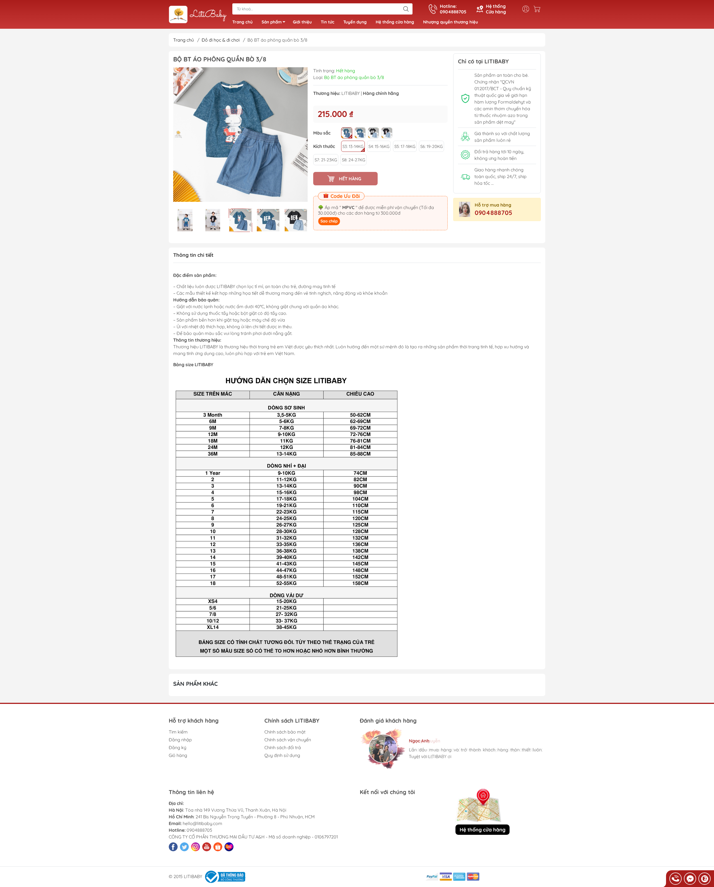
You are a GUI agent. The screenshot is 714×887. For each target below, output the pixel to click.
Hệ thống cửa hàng (395, 22)
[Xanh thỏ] (346, 132)
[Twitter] (184, 846)
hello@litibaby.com (202, 823)
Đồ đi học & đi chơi (221, 40)
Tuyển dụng (355, 22)
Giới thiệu (302, 22)
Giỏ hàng (178, 755)
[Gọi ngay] (675, 878)
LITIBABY (350, 93)
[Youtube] (206, 846)
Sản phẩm (272, 22)
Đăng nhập (180, 739)
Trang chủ (242, 22)
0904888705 (493, 213)
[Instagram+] (195, 846)
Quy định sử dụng (282, 755)
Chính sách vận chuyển (287, 739)
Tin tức (327, 22)
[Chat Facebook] (690, 878)
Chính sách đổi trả (282, 747)
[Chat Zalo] (704, 878)
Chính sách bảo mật (284, 732)
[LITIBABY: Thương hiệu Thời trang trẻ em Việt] (198, 15)
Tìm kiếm (178, 732)
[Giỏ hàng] (538, 9)
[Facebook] (173, 846)
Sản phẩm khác (195, 683)
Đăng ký (177, 747)
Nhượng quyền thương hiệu (450, 22)
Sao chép (329, 221)
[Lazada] (229, 846)
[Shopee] (217, 846)
